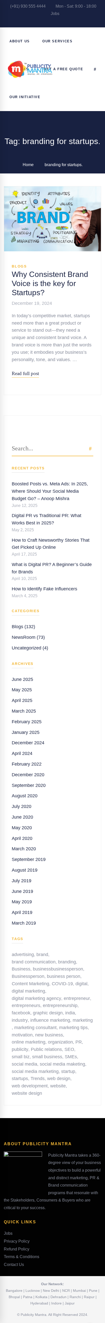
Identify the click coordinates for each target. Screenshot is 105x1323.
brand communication (34, 961)
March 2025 (24, 711)
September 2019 (29, 859)
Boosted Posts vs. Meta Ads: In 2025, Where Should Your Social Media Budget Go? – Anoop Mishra (50, 491)
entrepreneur (77, 998)
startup (68, 1071)
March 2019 (24, 923)
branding (67, 961)
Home (28, 165)
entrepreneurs (26, 1005)
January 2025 (26, 732)
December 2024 (28, 742)
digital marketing (28, 991)
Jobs (54, 13)
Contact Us (14, 1264)
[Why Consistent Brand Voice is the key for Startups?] (52, 189)
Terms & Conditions (21, 1257)
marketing (83, 1020)
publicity (20, 1049)
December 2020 (28, 774)
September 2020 (29, 785)
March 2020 (24, 848)
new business (49, 1034)
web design (58, 1078)
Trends (38, 1078)
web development (30, 1085)
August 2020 (24, 795)
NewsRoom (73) (28, 637)
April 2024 (22, 753)
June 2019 (22, 891)
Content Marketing (30, 983)
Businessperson (28, 976)
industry (20, 1020)
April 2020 (22, 838)
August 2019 (24, 870)
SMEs (71, 1056)
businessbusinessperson (58, 969)
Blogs (19, 266)
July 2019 (21, 880)
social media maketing (62, 1064)
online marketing (28, 1042)
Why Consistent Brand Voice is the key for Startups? (50, 283)
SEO (69, 1049)
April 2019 (22, 912)
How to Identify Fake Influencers (44, 588)
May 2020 (22, 827)
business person (63, 976)
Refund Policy (16, 1249)
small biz (21, 1056)
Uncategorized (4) (30, 647)
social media (24, 1064)
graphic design (48, 1012)
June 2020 (22, 817)
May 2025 (22, 689)
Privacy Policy (17, 1241)
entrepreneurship (60, 1005)
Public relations (46, 1049)
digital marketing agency (36, 998)
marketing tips (73, 1027)
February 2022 (27, 764)
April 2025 (22, 700)
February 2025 (27, 721)
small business (47, 1056)
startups (20, 1078)
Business (21, 969)
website (58, 1085)
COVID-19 (62, 983)
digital (81, 983)
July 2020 (21, 806)
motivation (22, 1034)
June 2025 (22, 679)
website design (27, 1093)
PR (78, 1042)
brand (42, 954)
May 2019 (22, 901)
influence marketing (50, 1020)
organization (60, 1042)
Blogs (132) (23, 626)
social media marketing (35, 1071)
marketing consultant (35, 1027)
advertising (23, 954)
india (70, 1012)
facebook (21, 1012)
